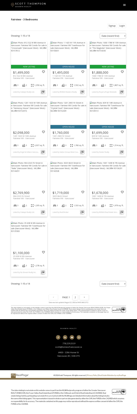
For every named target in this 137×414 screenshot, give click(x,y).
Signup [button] (112, 25)
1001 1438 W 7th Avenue (103, 197)
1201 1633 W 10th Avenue (24, 137)
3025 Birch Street (63, 197)
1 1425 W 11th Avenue (63, 77)
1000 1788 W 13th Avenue (103, 77)
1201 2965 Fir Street (63, 137)
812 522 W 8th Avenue (24, 77)
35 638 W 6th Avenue (24, 257)
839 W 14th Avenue (102, 137)
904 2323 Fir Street (24, 197)
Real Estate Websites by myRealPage (112, 375)
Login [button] (122, 25)
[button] (58, 337)
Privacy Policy (92, 375)
